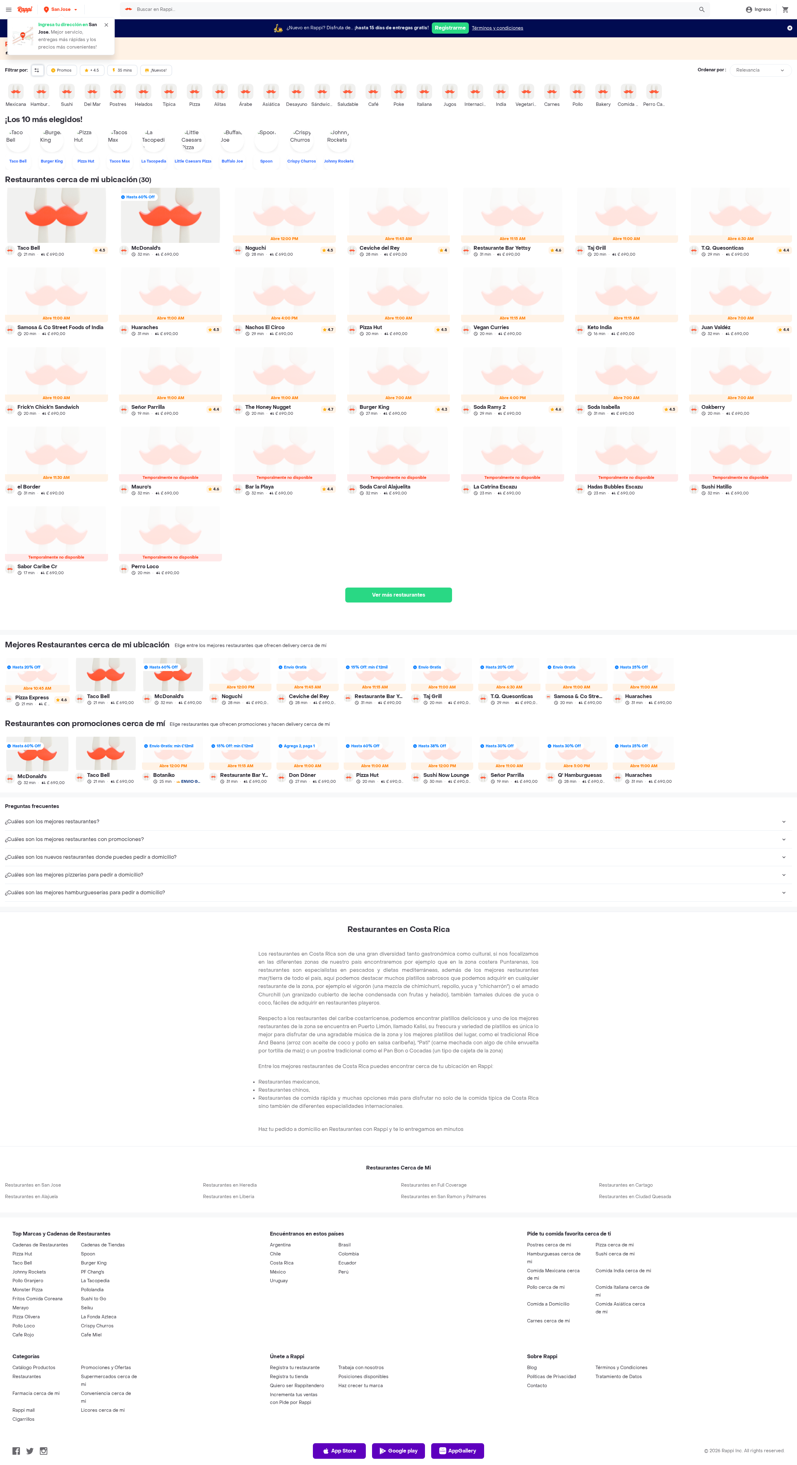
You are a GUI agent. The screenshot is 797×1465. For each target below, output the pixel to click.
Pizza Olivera (26, 1317)
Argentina (280, 1245)
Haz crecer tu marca (360, 1386)
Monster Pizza (27, 1290)
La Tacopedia (95, 1281)
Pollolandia (92, 1290)
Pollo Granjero (27, 1281)
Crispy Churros (97, 1326)
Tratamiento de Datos (619, 1377)
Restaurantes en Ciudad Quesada (635, 1197)
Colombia (348, 1254)
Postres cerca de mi (549, 1245)
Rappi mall (23, 1410)
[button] (61, 9)
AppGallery (462, 1451)
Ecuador (347, 1263)
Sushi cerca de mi (615, 1254)
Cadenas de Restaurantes (40, 1245)
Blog (532, 1368)
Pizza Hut (22, 1254)
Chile (275, 1254)
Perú (343, 1272)
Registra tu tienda (289, 1377)
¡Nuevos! (159, 70)
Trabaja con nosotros (361, 1368)
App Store (343, 1451)
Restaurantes (26, 1377)
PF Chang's (92, 1272)
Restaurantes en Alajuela (31, 1197)
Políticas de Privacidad (551, 1377)
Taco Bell (22, 1263)
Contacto (537, 1386)
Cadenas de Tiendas (103, 1245)
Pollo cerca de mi (546, 1287)
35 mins (125, 70)
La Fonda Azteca (98, 1317)
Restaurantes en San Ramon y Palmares (443, 1197)
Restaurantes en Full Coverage (434, 1185)
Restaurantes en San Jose (33, 1185)
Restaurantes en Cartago (626, 1185)
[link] (56, 222)
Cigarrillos (23, 1419)
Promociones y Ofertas (106, 1368)
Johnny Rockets (29, 1272)
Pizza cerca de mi (615, 1245)
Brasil (344, 1245)
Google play (402, 1451)
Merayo (20, 1308)
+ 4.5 (94, 70)
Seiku (87, 1308)
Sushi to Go (93, 1299)
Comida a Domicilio (548, 1304)
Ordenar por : (712, 70)
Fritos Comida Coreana (37, 1299)
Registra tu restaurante (295, 1368)
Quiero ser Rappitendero (297, 1386)
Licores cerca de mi (103, 1410)
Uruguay (279, 1281)
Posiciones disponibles (363, 1377)
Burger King (93, 1263)
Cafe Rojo (23, 1335)
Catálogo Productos (33, 1368)
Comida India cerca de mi (623, 1271)
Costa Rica (282, 1263)
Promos (64, 70)
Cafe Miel (91, 1335)
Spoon (88, 1254)
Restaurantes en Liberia (228, 1197)
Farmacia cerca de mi (36, 1393)
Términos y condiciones (497, 28)
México (278, 1272)
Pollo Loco (23, 1326)
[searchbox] (413, 9)
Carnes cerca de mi (548, 1321)
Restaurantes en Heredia (230, 1185)
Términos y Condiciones (622, 1368)
